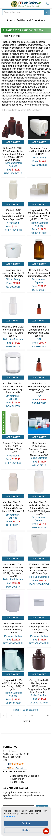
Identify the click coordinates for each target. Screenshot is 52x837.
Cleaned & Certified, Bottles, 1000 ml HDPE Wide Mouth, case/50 (13, 447)
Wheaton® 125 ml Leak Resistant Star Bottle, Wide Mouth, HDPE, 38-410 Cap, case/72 (13, 570)
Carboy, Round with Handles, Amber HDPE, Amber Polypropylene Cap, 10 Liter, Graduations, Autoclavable (39, 688)
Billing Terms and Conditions (24, 775)
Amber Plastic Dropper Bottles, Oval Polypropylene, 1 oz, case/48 (39, 388)
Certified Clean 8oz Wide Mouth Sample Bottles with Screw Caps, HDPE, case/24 (13, 507)
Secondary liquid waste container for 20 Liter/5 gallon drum (13, 273)
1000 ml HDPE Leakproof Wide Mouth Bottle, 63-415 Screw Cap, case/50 (13, 215)
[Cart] (48, 4)
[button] (20, 36)
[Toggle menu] (4, 4)
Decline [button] (26, 830)
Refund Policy (17, 782)
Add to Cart (13, 142)
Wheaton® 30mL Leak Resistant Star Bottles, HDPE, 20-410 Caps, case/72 (13, 331)
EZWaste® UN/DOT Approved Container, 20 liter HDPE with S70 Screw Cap (39, 569)
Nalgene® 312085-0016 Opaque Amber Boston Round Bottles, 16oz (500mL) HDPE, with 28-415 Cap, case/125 (13, 155)
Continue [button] (26, 823)
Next (25, 721)
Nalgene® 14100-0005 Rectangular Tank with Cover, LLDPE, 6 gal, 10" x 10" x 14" (39, 215)
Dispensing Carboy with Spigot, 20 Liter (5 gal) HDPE (39, 151)
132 (47, 715)
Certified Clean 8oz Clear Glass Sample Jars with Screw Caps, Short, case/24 (13, 388)
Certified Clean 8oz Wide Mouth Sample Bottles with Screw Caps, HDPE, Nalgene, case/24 (39, 508)
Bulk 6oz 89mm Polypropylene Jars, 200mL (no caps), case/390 (39, 628)
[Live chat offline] (46, 831)
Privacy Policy (17, 778)
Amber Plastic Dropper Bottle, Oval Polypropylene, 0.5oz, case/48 (39, 331)
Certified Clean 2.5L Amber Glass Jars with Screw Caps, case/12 (39, 273)
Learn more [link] (9, 816)
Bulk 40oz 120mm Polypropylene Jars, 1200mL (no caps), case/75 (13, 628)
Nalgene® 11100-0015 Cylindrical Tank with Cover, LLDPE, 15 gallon (13, 685)
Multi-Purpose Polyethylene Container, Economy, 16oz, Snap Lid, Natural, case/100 (39, 449)
